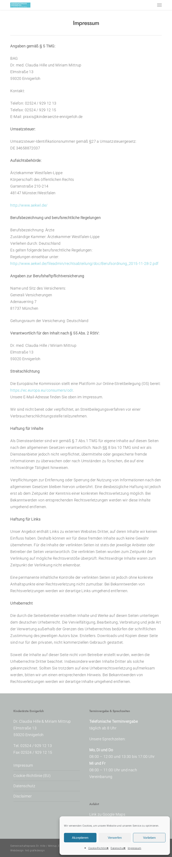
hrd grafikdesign (35, 850)
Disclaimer (22, 796)
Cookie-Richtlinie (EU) (32, 775)
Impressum (134, 848)
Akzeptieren (80, 837)
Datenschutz (118, 848)
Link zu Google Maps (107, 814)
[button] (159, 5)
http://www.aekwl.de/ (28, 205)
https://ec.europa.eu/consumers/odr (41, 390)
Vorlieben (149, 837)
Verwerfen (115, 837)
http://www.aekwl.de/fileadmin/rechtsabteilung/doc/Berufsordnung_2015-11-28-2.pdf (84, 263)
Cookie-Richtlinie (98, 848)
